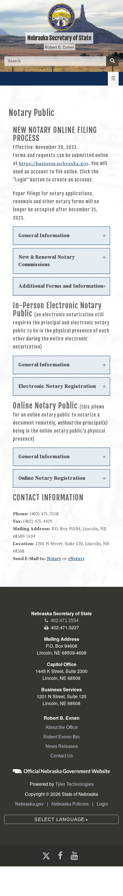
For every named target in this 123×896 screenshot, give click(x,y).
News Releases (61, 746)
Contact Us (61, 755)
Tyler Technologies (74, 784)
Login (102, 804)
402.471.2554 (62, 620)
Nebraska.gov (29, 804)
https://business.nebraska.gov (54, 164)
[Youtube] (75, 855)
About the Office (61, 727)
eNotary (76, 559)
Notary (54, 559)
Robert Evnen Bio (61, 736)
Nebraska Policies (70, 804)
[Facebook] (59, 855)
